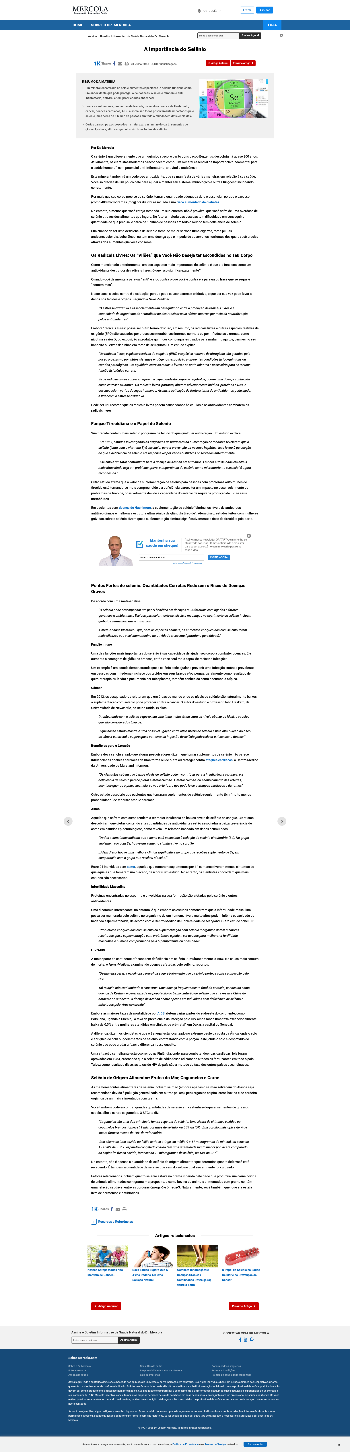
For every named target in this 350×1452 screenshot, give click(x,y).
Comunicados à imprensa (226, 1366)
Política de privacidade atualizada (231, 1374)
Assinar (264, 10)
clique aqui (131, 1411)
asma (131, 867)
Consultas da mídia (151, 1366)
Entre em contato (78, 1370)
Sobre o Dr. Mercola (111, 25)
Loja (272, 25)
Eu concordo (255, 1444)
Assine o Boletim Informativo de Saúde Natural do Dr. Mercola (129, 36)
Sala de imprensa (150, 1374)
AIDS (161, 1013)
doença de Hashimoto (135, 508)
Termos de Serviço (215, 1444)
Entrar (247, 10)
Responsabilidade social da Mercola (161, 1370)
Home (78, 25)
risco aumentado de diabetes (198, 202)
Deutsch (204, 18)
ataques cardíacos (219, 760)
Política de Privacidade (185, 1444)
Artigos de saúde (78, 1374)
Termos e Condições (223, 1370)
